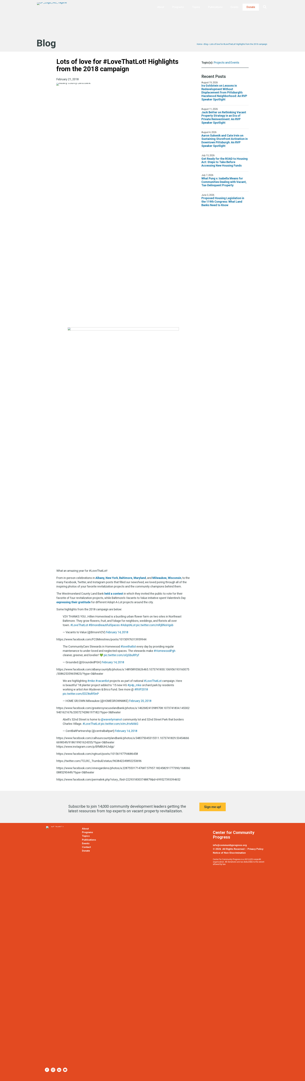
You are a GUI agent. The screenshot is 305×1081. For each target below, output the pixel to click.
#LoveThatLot (79, 625)
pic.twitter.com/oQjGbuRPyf (121, 655)
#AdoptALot (128, 625)
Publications (215, 7)
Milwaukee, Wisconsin (166, 578)
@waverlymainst (111, 719)
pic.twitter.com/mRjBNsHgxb (154, 625)
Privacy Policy (255, 849)
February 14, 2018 (117, 632)
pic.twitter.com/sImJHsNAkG (119, 723)
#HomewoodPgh (164, 650)
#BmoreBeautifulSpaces (104, 625)
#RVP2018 (141, 689)
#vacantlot (102, 680)
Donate (251, 7)
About (160, 7)
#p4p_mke (134, 685)
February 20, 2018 (140, 700)
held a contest (113, 593)
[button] (265, 7)
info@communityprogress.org (230, 845)
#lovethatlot (128, 646)
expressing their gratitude (73, 602)
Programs (178, 7)
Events (234, 7)
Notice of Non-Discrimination (229, 852)
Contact (86, 847)
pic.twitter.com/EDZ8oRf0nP (81, 693)
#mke (91, 680)
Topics (196, 7)
